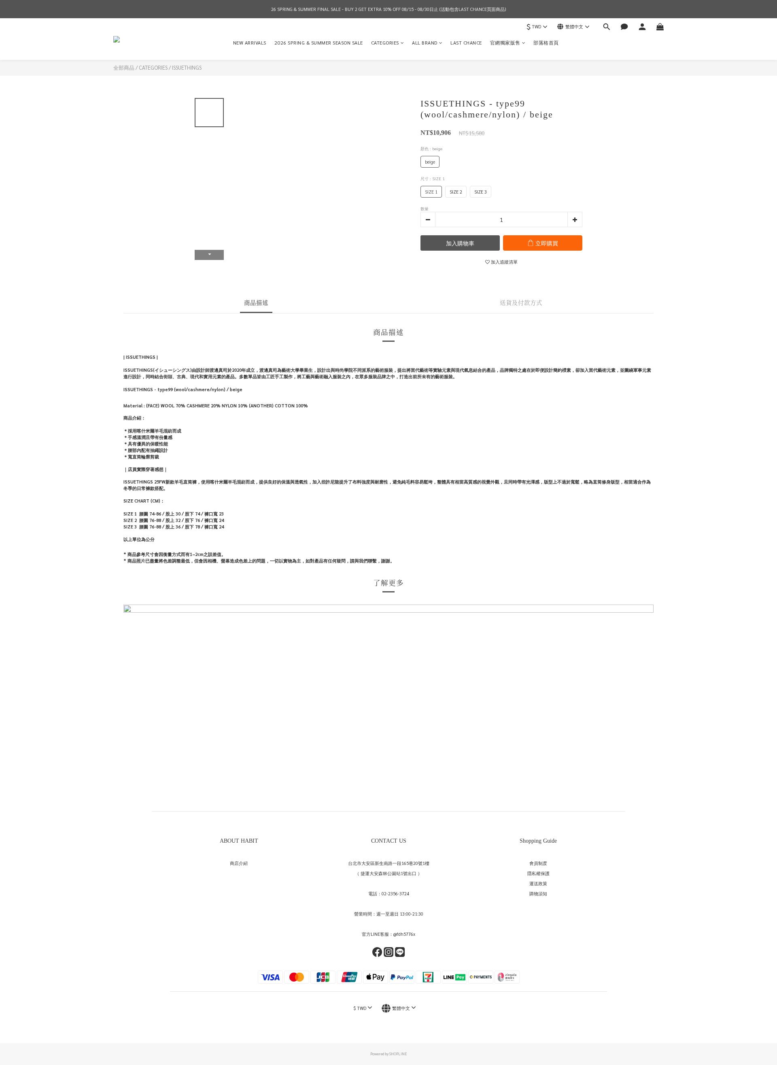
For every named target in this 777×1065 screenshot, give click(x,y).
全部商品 (123, 67)
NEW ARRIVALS (249, 42)
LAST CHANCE (466, 42)
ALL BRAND (424, 42)
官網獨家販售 (505, 42)
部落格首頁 (546, 42)
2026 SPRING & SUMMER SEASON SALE (318, 42)
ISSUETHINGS (187, 67)
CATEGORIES (385, 42)
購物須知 (538, 893)
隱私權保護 (538, 873)
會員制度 (538, 863)
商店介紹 (239, 863)
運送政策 (538, 883)
